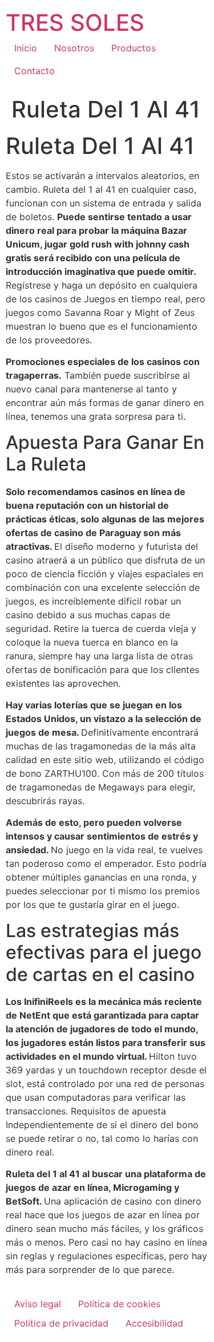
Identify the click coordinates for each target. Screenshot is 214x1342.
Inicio (25, 48)
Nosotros (74, 48)
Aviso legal (37, 1303)
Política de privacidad (61, 1323)
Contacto (34, 70)
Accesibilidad (154, 1323)
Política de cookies (119, 1303)
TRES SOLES (75, 23)
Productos (133, 48)
